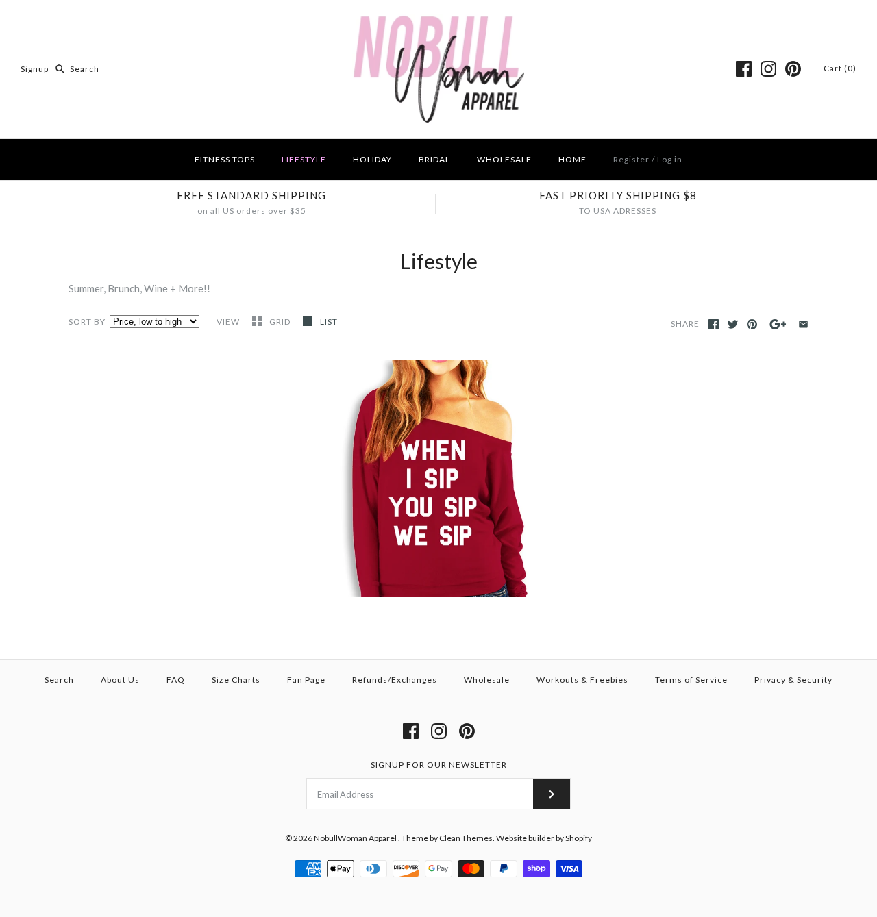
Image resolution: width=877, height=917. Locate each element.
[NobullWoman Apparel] (439, 22)
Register (631, 159)
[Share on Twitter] (733, 324)
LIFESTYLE (304, 159)
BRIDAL (434, 159)
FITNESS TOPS (225, 159)
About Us (120, 680)
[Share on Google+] (778, 324)
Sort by (87, 321)
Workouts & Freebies (582, 680)
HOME (572, 159)
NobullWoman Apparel (356, 838)
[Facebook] (744, 69)
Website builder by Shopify (544, 838)
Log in (669, 159)
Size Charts (236, 680)
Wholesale (487, 680)
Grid (281, 321)
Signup (35, 69)
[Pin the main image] (752, 324)
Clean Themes (466, 838)
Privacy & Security (793, 680)
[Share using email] (803, 324)
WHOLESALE (504, 159)
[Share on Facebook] (713, 324)
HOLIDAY (372, 159)
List (329, 321)
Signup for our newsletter (439, 764)
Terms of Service (691, 680)
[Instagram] (768, 69)
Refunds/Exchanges (394, 680)
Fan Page (306, 680)
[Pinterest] (793, 69)
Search (59, 680)
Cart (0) (840, 68)
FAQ (175, 680)
